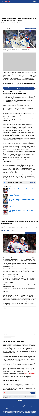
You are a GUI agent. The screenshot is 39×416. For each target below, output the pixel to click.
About (4, 403)
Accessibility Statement (24, 406)
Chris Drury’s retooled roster (29, 373)
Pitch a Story (13, 405)
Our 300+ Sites (33, 403)
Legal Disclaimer (14, 406)
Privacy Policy (22, 405)
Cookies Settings (6, 408)
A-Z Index (32, 406)
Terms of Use (33, 405)
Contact (21, 403)
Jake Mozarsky (5, 25)
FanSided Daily (6, 405)
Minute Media (7, 411)
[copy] (9, 28)
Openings (13, 403)
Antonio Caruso (5, 230)
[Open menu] (2, 1)
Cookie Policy (5, 406)
